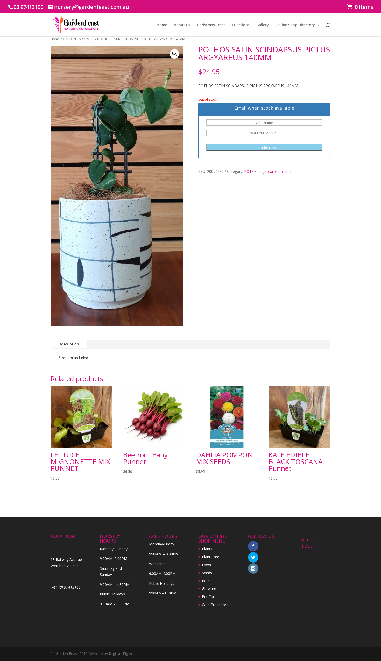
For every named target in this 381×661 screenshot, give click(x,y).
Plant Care (210, 556)
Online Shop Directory (295, 25)
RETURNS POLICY (310, 543)
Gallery (262, 25)
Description (69, 344)
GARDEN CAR (73, 39)
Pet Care (209, 596)
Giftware (209, 588)
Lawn (206, 564)
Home (162, 25)
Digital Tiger (120, 653)
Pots (206, 580)
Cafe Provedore (215, 604)
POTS (90, 39)
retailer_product (278, 171)
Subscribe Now (264, 147)
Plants (207, 548)
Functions (241, 25)
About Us (182, 25)
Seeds (207, 572)
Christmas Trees (211, 25)
